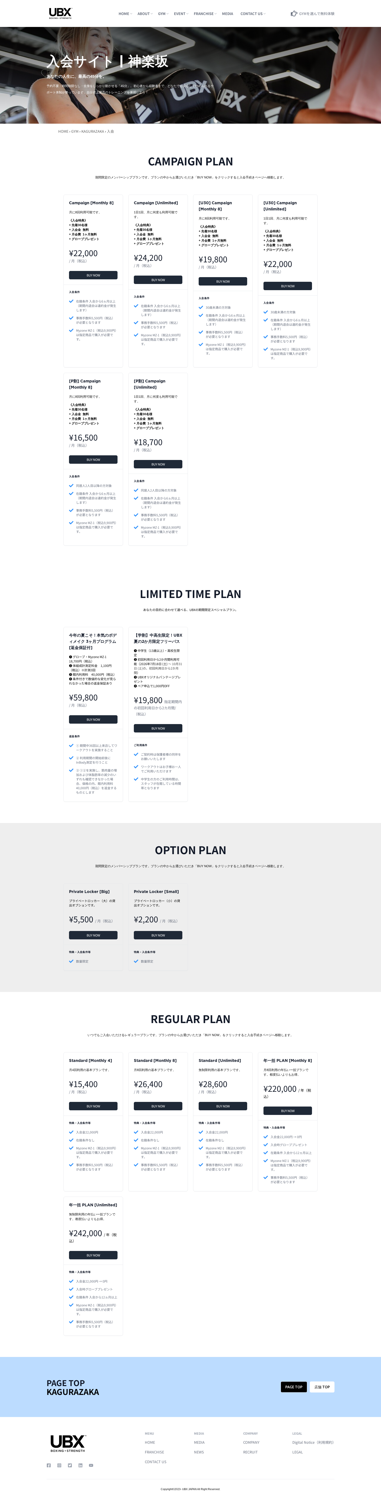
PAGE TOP (294, 1387)
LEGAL (297, 1452)
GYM (162, 13)
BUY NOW (93, 275)
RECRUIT (250, 1452)
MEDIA (227, 13)
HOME (124, 13)
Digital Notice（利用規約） (314, 1442)
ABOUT (144, 13)
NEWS (199, 1452)
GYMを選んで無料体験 (316, 13)
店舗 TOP (322, 1387)
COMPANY (251, 1442)
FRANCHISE (204, 13)
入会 (110, 131)
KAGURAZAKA (92, 131)
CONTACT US (155, 1461)
